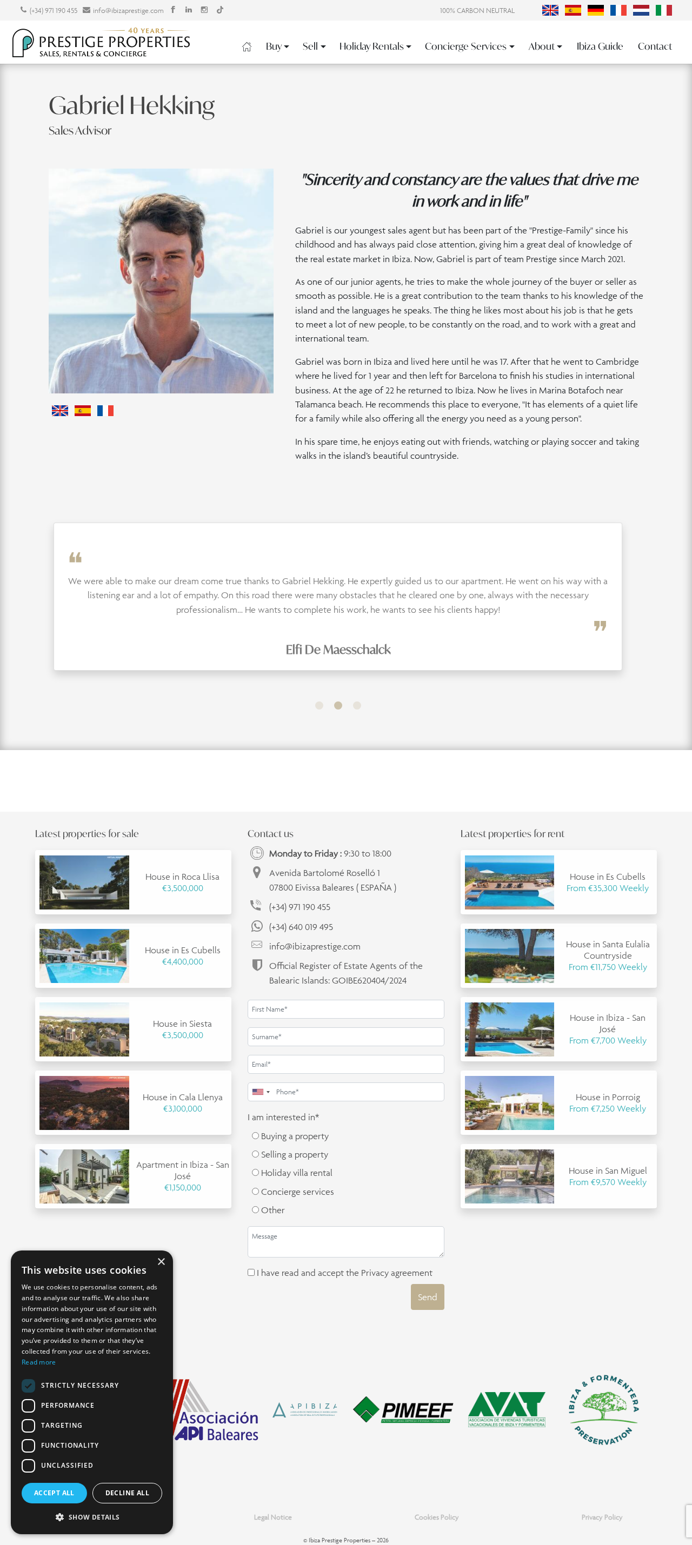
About (542, 46)
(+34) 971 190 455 (53, 10)
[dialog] (92, 1392)
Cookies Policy (437, 1517)
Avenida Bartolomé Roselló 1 (332, 879)
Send (427, 1297)
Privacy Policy (602, 1517)
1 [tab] (319, 705)
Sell (310, 46)
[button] (92, 1516)
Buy (274, 46)
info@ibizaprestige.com (128, 10)
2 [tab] (338, 705)
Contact (655, 46)
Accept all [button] (54, 1492)
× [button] (161, 1262)
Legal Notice (273, 1517)
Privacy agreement (396, 1272)
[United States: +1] (260, 1092)
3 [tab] (357, 705)
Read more (39, 1362)
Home (246, 46)
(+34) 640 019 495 (301, 926)
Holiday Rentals (372, 46)
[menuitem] (550, 10)
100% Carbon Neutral (477, 10)
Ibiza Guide (600, 46)
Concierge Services (466, 46)
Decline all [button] (127, 1492)
